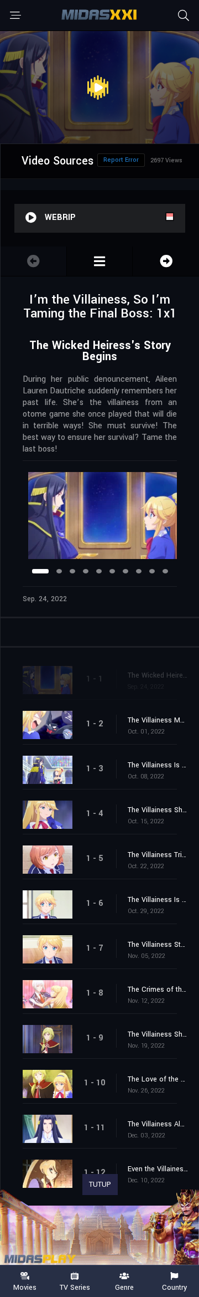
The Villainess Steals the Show (158, 945)
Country (174, 1287)
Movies (24, 1287)
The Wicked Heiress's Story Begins (158, 675)
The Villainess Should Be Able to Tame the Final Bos (158, 810)
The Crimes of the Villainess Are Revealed (158, 989)
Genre (124, 1287)
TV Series (75, 1287)
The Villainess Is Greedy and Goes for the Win (158, 765)
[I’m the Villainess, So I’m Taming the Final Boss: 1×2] (166, 261)
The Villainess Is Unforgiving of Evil (158, 900)
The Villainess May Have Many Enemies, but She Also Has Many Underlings (158, 720)
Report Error (121, 160)
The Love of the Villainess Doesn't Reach (158, 1079)
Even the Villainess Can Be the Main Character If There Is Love (158, 1169)
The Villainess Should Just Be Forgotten (158, 1034)
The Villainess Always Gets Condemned (158, 1124)
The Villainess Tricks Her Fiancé (158, 855)
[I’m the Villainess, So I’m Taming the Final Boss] (100, 261)
